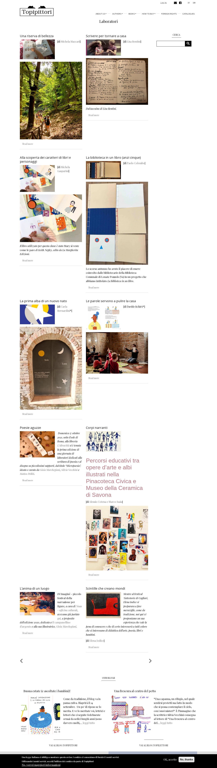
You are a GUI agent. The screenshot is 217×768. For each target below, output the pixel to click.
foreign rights (169, 14)
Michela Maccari (70, 41)
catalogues (189, 14)
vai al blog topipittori (63, 745)
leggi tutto (89, 723)
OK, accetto (170, 759)
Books (132, 14)
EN (194, 2)
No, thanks (186, 759)
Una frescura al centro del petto (135, 691)
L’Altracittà (63, 445)
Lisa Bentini (133, 41)
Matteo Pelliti (27, 473)
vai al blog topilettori (153, 745)
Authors (116, 14)
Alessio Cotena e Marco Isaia (105, 501)
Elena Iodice (96, 640)
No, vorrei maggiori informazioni (41, 765)
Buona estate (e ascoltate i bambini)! (47, 691)
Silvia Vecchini (69, 470)
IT (189, 2)
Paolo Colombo (136, 163)
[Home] (37, 11)
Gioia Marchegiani (50, 470)
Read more (27, 143)
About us (100, 14)
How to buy (148, 14)
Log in (163, 3)
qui (59, 618)
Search (189, 43)
